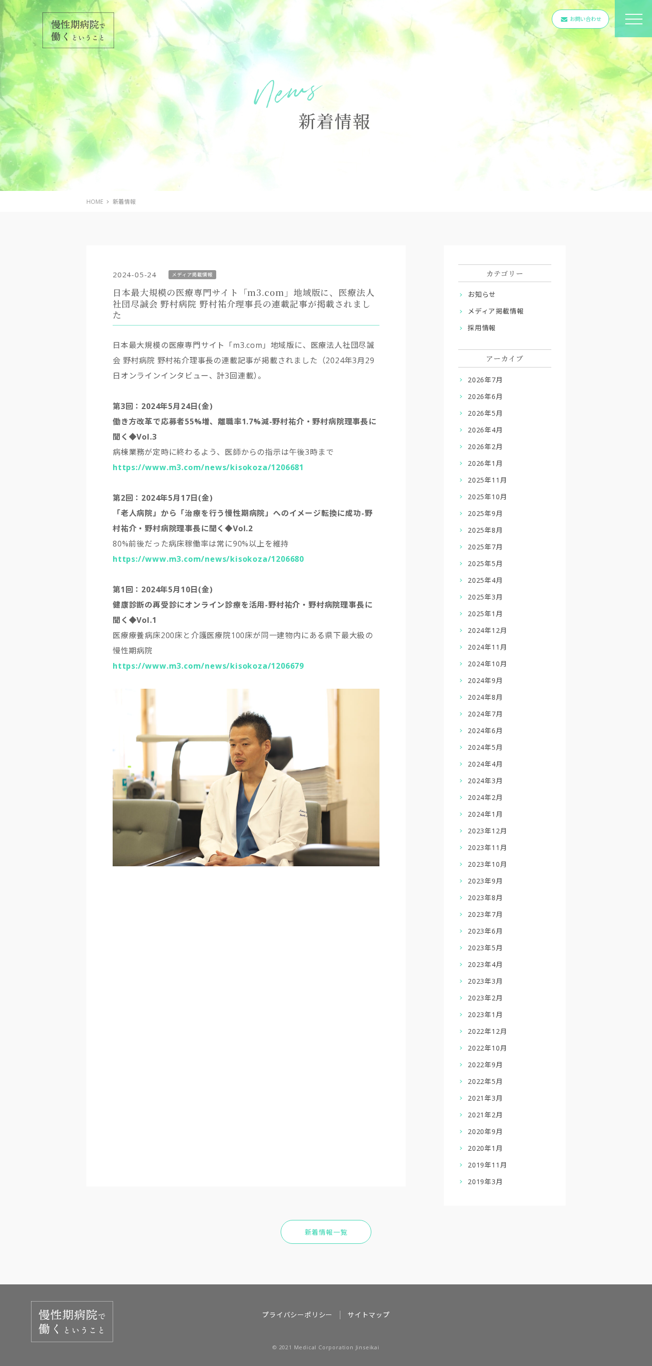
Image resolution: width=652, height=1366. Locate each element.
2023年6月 (485, 930)
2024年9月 (485, 680)
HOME (94, 202)
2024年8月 (485, 697)
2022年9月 (485, 1064)
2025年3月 (485, 596)
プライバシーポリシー (297, 1314)
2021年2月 (485, 1114)
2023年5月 (485, 947)
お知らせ (482, 294)
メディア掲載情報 (496, 310)
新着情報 (124, 202)
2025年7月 (485, 546)
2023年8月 (485, 897)
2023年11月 (487, 847)
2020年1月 (485, 1148)
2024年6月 (485, 730)
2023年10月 (487, 864)
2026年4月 (485, 429)
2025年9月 (485, 513)
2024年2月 (485, 797)
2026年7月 (485, 379)
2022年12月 (487, 1031)
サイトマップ (368, 1314)
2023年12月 (487, 830)
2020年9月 (485, 1131)
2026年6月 (485, 396)
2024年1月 (485, 814)
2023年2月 (485, 997)
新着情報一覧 (326, 1232)
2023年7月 (485, 914)
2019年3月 (485, 1181)
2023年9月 (485, 880)
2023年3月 (485, 981)
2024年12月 (487, 630)
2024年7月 (485, 713)
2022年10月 (487, 1047)
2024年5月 (485, 747)
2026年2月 (485, 446)
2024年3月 (485, 780)
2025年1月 (485, 613)
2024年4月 (485, 763)
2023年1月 (485, 1014)
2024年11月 (487, 646)
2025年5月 (485, 563)
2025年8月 (485, 530)
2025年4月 (485, 580)
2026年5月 (485, 413)
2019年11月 (487, 1164)
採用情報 (482, 327)
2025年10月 (487, 496)
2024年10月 (487, 663)
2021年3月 (485, 1098)
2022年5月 (485, 1081)
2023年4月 (485, 964)
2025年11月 (487, 479)
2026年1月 (485, 463)
